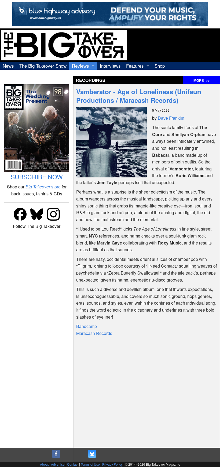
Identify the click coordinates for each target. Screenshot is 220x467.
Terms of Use (90, 464)
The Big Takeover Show (43, 65)
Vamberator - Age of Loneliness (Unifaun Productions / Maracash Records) (138, 96)
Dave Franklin (171, 118)
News (8, 65)
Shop (160, 65)
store (43, 187)
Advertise (58, 464)
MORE (201, 80)
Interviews (110, 65)
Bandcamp (86, 326)
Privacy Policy (112, 464)
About (44, 464)
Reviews (80, 65)
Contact (72, 464)
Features (135, 65)
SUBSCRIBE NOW (37, 176)
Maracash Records (94, 333)
